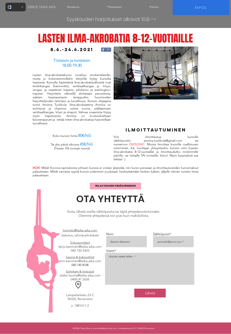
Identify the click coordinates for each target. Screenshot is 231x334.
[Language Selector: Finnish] (15, 7)
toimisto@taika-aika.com (105, 328)
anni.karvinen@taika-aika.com (80, 261)
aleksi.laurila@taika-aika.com (80, 275)
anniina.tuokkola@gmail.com (163, 140)
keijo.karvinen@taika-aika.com (80, 247)
